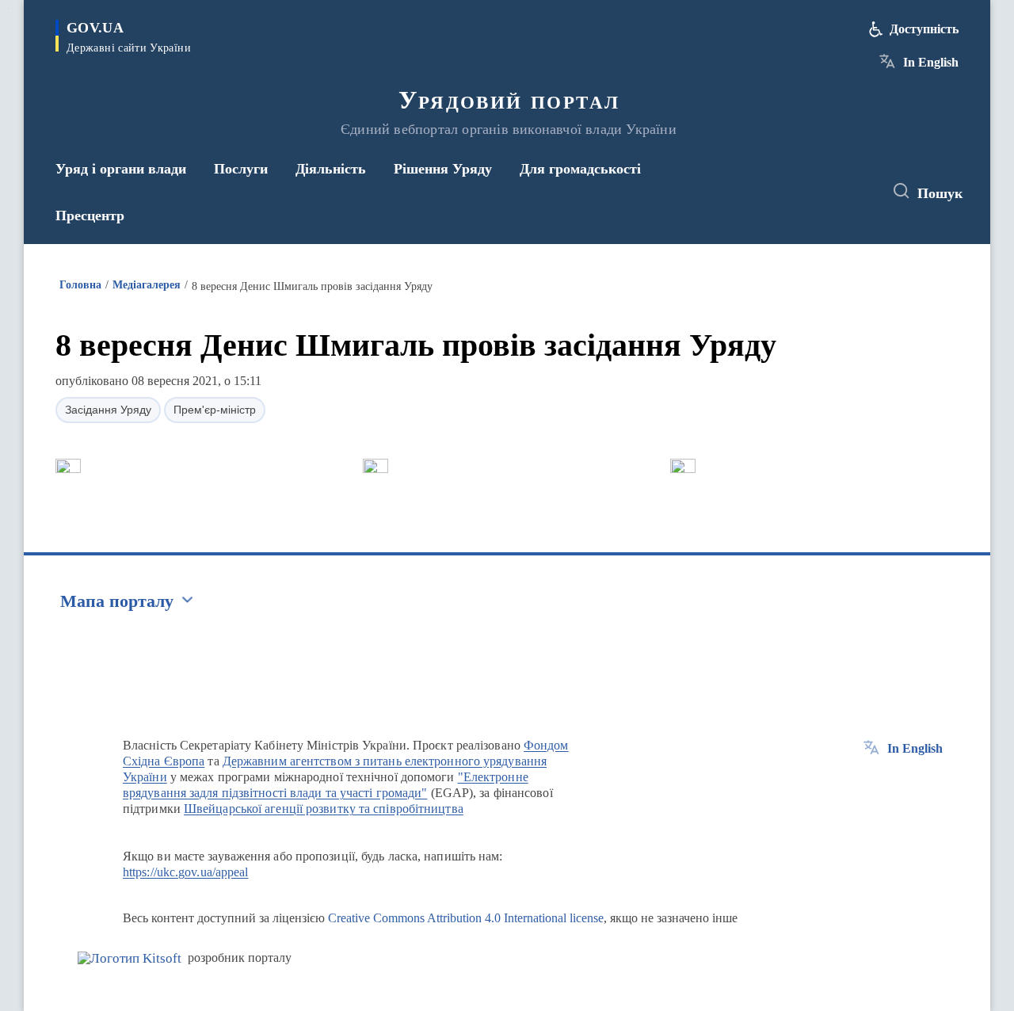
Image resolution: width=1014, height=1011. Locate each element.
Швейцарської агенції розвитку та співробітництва (323, 808)
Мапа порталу (116, 601)
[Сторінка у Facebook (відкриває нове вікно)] (797, 191)
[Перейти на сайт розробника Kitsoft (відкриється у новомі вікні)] (129, 958)
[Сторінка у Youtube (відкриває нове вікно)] (856, 191)
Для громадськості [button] (580, 169)
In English (931, 62)
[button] (68, 466)
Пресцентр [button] (89, 215)
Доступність (924, 29)
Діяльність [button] (330, 169)
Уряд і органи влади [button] (120, 169)
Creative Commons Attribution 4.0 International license (466, 918)
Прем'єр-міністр (214, 409)
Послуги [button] (241, 169)
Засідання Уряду (108, 409)
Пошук (940, 193)
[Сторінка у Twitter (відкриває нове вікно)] (827, 191)
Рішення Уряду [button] (443, 169)
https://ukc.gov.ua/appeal (186, 872)
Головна (80, 285)
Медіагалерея (146, 285)
